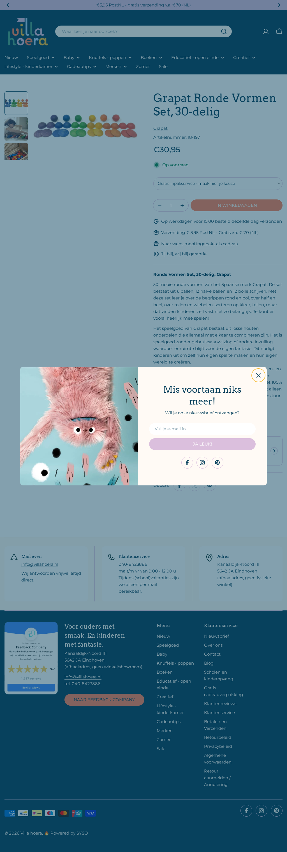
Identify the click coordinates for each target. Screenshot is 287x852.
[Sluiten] (258, 375)
